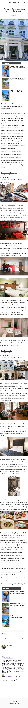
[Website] (13, 649)
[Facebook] (10, 649)
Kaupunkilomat (14, 631)
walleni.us (14, 2)
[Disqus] (14, 674)
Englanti (4, 633)
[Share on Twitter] (5, 638)
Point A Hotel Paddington (9, 173)
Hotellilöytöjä (7, 63)
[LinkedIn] (16, 701)
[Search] (25, 2)
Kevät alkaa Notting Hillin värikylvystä (13, 584)
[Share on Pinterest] (22, 638)
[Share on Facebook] (14, 638)
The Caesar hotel (6, 351)
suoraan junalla (19, 130)
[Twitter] (8, 649)
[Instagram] (14, 701)
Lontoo (21, 631)
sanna (9, 645)
